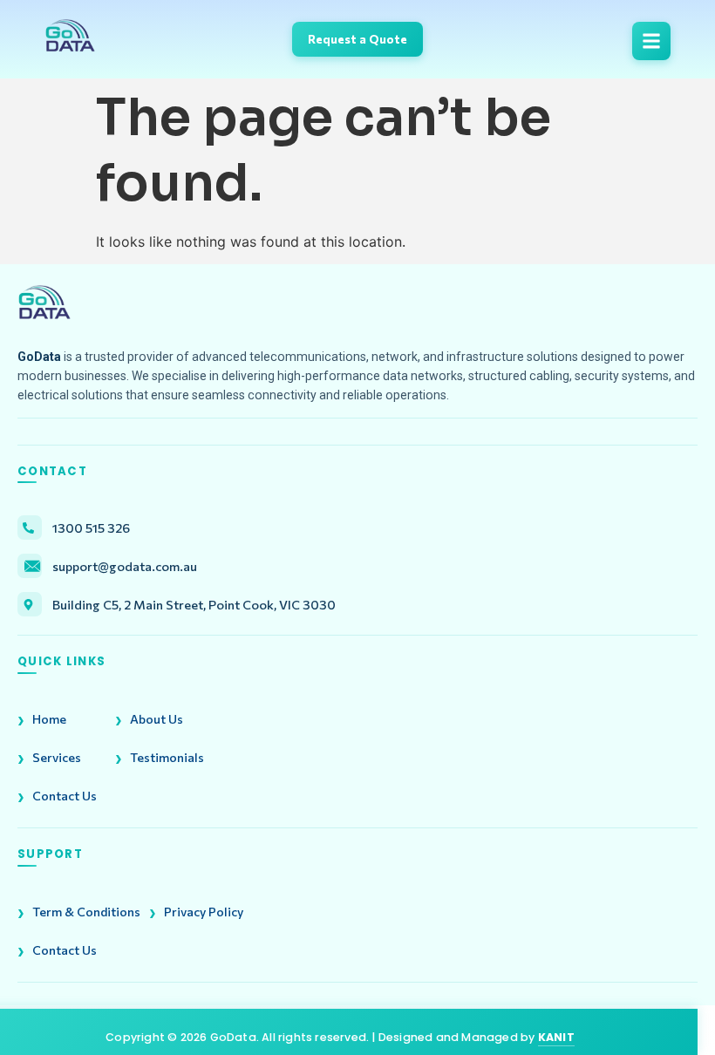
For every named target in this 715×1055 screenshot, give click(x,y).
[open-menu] (651, 41)
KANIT (556, 1037)
